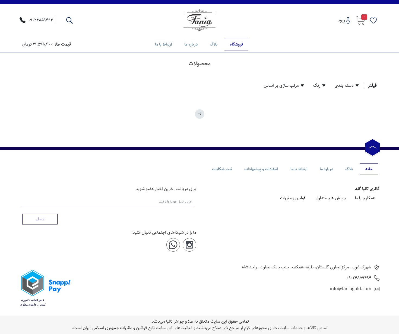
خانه (369, 169)
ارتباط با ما (163, 44)
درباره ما (191, 44)
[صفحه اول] (199, 114)
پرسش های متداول (331, 198)
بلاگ (214, 44)
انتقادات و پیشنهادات (261, 169)
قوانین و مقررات (292, 198)
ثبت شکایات (222, 169)
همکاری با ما (365, 198)
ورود (341, 20)
